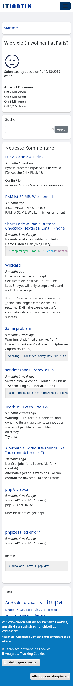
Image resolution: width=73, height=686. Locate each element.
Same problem (18, 328)
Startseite (11, 28)
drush (39, 609)
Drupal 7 (11, 610)
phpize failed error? (22, 532)
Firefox (52, 610)
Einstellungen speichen (21, 662)
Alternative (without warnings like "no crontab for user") (35, 450)
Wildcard (13, 265)
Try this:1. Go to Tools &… (28, 406)
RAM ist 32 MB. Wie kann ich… (31, 196)
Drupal (54, 602)
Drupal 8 (26, 610)
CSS (39, 603)
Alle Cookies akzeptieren (50, 676)
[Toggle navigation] (65, 6)
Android (13, 603)
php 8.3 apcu (16, 489)
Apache (29, 603)
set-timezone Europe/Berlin (29, 370)
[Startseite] (18, 6)
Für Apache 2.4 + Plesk (25, 156)
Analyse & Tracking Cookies (25, 653)
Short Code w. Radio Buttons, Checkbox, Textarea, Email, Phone (35, 226)
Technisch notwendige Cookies (28, 649)
